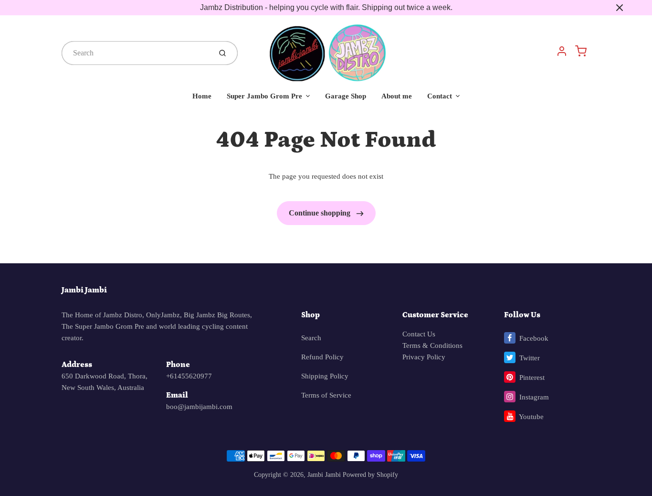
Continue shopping (320, 213)
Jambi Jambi (84, 290)
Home (201, 96)
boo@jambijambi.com (199, 406)
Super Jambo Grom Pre (264, 96)
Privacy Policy (423, 357)
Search (311, 338)
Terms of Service (326, 395)
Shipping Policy (324, 376)
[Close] (619, 7)
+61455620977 (189, 376)
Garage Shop (345, 96)
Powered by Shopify (370, 474)
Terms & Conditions (432, 345)
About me (396, 96)
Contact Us (418, 334)
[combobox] (136, 53)
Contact (439, 96)
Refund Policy (322, 357)
